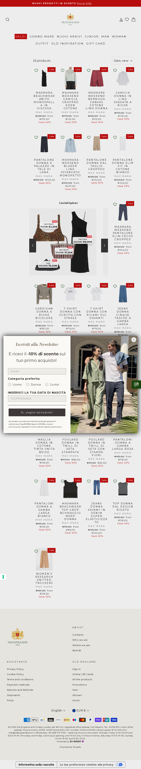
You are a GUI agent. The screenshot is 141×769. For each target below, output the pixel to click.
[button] (136, 384)
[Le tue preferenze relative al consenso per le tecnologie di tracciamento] (3, 577)
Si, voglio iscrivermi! (37, 412)
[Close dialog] (134, 340)
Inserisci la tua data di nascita (37, 392)
